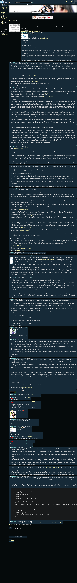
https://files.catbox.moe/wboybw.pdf (37, 434)
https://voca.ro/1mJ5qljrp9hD (49, 37)
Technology (55, 4)
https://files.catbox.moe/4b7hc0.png (34, 236)
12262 (25, 109)
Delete (75, 543)
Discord (7, 34)
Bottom (6, 8)
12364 (25, 335)
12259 (41, 32)
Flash (39, 4)
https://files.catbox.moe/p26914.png (40, 226)
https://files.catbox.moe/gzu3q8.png (30, 388)
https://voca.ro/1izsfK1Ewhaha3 (32, 249)
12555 (26, 397)
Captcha (12, 540)
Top (3, 8)
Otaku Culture (51, 4)
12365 (30, 339)
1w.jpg (11, 328)
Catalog (14, 20)
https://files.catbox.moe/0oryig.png (18, 245)
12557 (30, 401)
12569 (30, 419)
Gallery (2, 14)
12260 (25, 62)
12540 (30, 358)
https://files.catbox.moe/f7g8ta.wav (23, 208)
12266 (30, 188)
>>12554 (12, 398)
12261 (25, 87)
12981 (25, 466)
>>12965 (31, 436)
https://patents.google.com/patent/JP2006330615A (53, 467)
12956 (30, 432)
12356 (30, 277)
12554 (30, 394)
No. (39, 32)
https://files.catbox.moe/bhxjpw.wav (48, 96)
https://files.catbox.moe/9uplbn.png (27, 387)
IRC (4, 34)
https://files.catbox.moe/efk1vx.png (48, 228)
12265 (25, 165)
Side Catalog (2, 15)
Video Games (61, 4)
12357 (25, 299)
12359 (25, 327)
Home (67, 1)
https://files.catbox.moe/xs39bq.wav (44, 38)
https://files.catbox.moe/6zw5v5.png (35, 81)
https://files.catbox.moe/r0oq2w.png (31, 246)
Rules (72, 1)
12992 (30, 476)
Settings (2, 11)
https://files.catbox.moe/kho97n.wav (59, 37)
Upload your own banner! (43, 19)
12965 (25, 443)
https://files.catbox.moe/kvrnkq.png (21, 97)
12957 (25, 436)
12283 (24, 238)
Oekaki (46, 4)
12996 (30, 521)
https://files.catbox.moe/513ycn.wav (28, 210)
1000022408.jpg (13, 410)
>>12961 (29, 436)
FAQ (70, 1)
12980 (30, 447)
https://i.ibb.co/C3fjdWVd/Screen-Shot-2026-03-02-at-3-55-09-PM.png (30, 31)
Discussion (31, 4)
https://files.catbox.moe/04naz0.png (48, 93)
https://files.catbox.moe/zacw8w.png (25, 227)
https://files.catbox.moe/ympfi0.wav (25, 230)
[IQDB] (19, 328)
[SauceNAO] (22, 23)
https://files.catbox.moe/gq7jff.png (35, 203)
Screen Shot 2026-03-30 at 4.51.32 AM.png (24, 33)
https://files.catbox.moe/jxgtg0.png (61, 72)
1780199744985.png (13, 390)
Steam (2, 34)
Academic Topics (26, 4)
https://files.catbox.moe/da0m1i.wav (24, 209)
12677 (30, 426)
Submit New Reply (43, 14)
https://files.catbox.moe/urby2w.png (18, 148)
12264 (25, 146)
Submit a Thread (4, 5)
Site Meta (42, 4)
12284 (25, 252)
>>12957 (12, 441)
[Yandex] (20, 328)
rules (6, 32)
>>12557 (29, 397)
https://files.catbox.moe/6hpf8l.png (32, 75)
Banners (3, 35)
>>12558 (33, 401)
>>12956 (12, 437)
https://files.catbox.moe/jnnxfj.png (27, 215)
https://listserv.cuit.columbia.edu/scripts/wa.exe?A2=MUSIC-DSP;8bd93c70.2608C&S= (50, 522)
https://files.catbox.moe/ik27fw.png (28, 147)
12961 (25, 440)
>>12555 (33, 394)
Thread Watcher (3, 12)
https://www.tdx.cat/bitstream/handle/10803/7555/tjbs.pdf (49, 259)
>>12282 (12, 239)
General (36, 4)
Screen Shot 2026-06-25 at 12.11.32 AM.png (13, 427)
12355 (30, 255)
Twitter (6, 35)
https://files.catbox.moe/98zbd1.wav (26, 248)
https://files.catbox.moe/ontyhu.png (26, 386)
